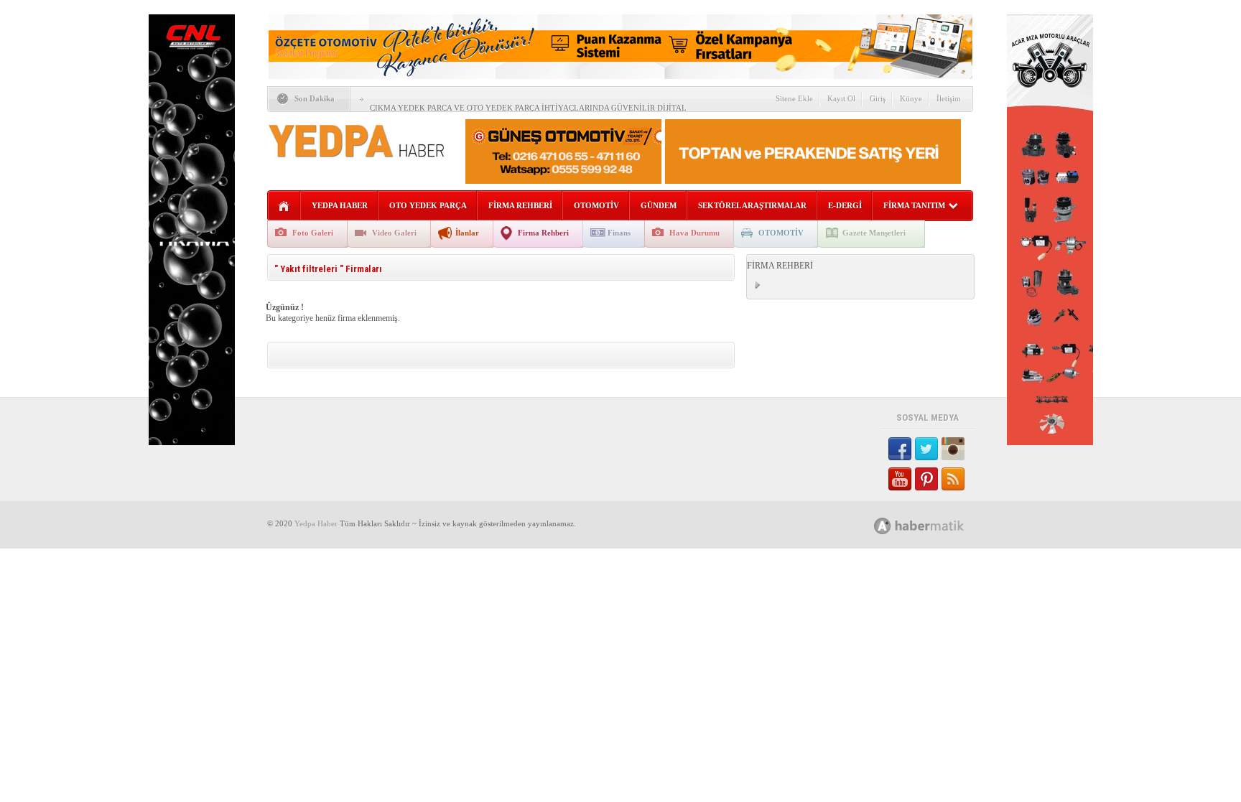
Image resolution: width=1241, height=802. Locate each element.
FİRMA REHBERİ (520, 205)
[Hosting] (882, 526)
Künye (911, 98)
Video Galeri (394, 232)
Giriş (878, 98)
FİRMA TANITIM (914, 205)
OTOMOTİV (596, 205)
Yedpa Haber (316, 523)
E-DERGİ (845, 205)
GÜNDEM (659, 205)
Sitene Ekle (794, 98)
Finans (619, 232)
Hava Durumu (694, 232)
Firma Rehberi (543, 232)
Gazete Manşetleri (874, 232)
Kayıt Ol (841, 98)
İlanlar (467, 232)
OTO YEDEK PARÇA (428, 205)
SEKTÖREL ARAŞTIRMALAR (752, 205)
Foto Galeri (312, 232)
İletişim (948, 98)
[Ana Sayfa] (284, 206)
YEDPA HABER (340, 205)
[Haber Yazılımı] (935, 525)
